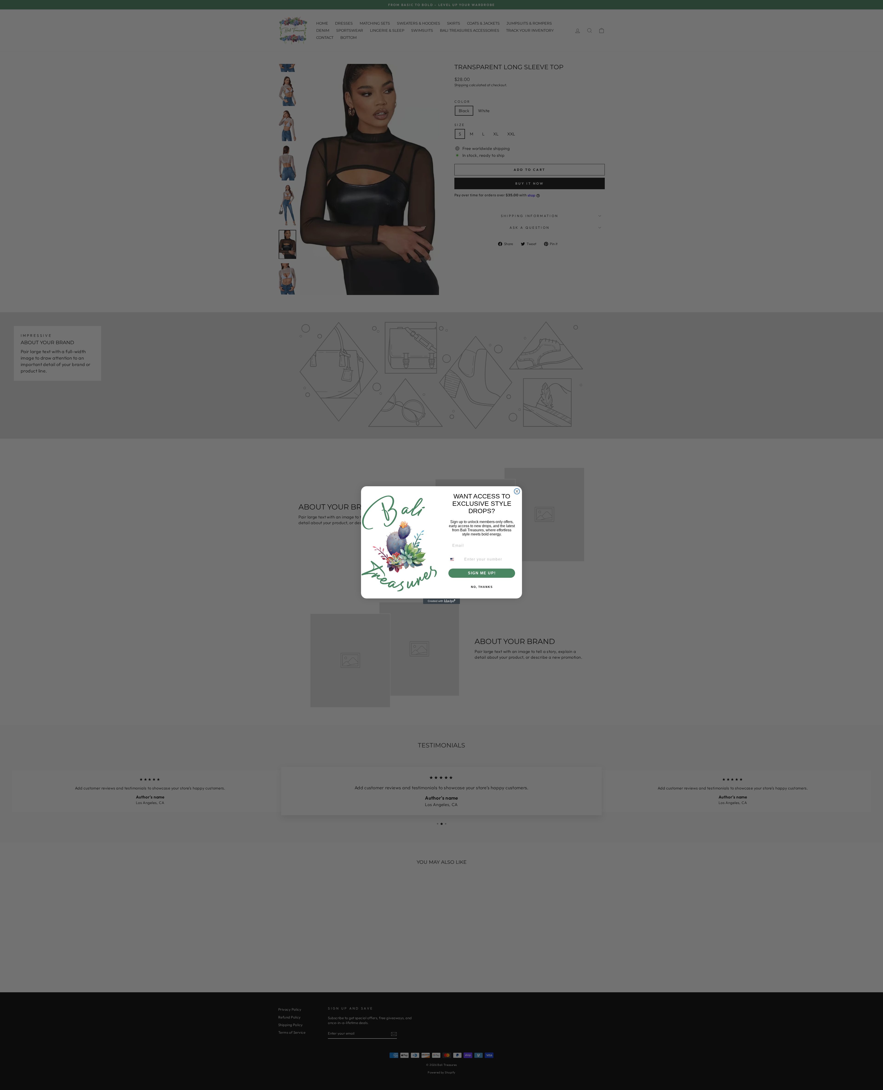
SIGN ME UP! (482, 573)
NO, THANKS (482, 587)
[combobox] (455, 559)
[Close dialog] (517, 491)
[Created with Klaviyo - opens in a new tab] (441, 601)
